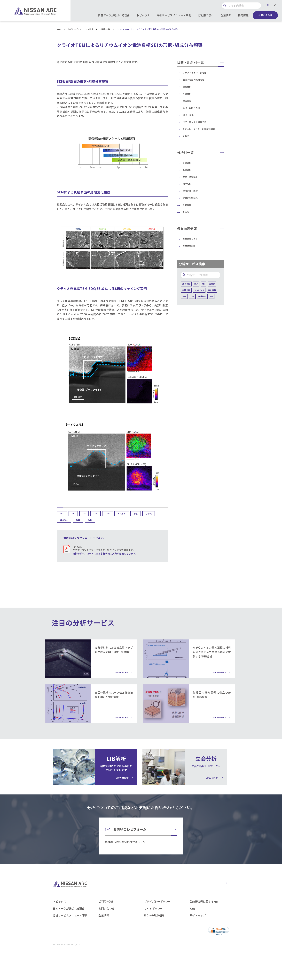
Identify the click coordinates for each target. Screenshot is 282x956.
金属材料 (187, 86)
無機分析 (187, 169)
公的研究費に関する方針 (204, 901)
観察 (78, 520)
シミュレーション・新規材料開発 (199, 128)
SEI (84, 513)
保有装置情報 (187, 228)
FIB (73, 513)
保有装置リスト (190, 239)
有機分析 (187, 162)
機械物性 (187, 100)
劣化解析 (122, 513)
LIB (211, 296)
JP (268, 4)
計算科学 (187, 205)
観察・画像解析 (190, 176)
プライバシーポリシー (157, 901)
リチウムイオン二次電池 (194, 72)
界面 (184, 296)
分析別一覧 (185, 152)
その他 (186, 136)
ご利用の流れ (206, 15)
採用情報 (243, 15)
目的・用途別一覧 (190, 62)
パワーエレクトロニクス (194, 121)
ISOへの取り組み (154, 915)
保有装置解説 (189, 246)
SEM (95, 513)
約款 (192, 908)
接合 (196, 284)
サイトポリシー (153, 908)
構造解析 (202, 296)
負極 (90, 520)
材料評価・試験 (190, 190)
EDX (62, 513)
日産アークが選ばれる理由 (114, 15)
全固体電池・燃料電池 (193, 79)
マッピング (199, 290)
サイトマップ (198, 915)
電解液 (212, 284)
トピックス (143, 15)
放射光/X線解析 (190, 197)
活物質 (149, 513)
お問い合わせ (265, 15)
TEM (107, 513)
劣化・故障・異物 (191, 107)
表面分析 (186, 290)
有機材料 (187, 93)
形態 (136, 513)
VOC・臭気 (188, 114)
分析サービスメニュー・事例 (174, 15)
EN (275, 4)
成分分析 (186, 284)
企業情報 (225, 15)
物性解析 (187, 183)
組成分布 (64, 520)
